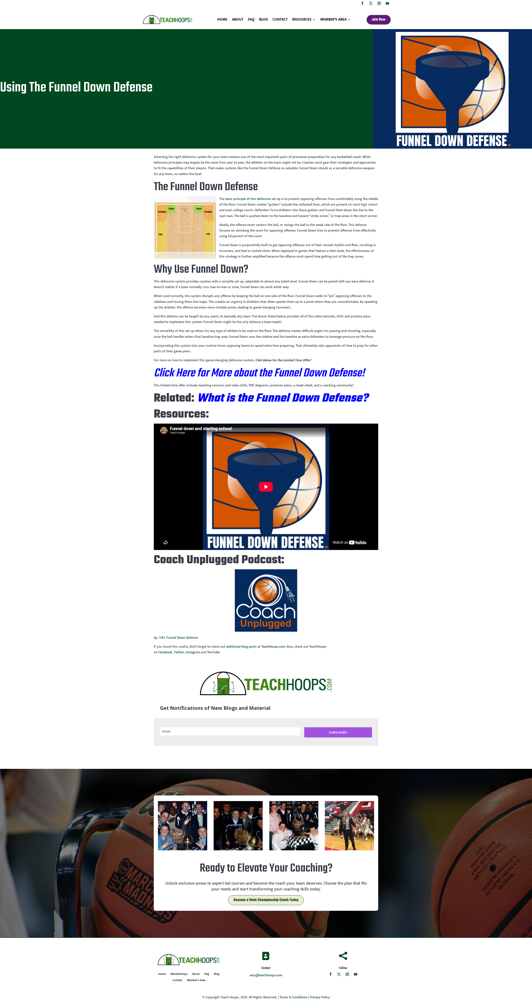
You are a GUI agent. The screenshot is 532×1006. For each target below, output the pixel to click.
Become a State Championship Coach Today (266, 900)
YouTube (213, 652)
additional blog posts (241, 647)
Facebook (165, 652)
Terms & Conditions (294, 997)
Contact (280, 19)
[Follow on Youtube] (387, 3)
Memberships (178, 974)
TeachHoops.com (273, 647)
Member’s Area (333, 19)
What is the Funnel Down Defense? (282, 399)
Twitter (179, 652)
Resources (302, 19)
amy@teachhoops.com (266, 975)
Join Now (378, 20)
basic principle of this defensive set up (253, 199)
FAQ (251, 19)
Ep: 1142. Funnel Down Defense (176, 638)
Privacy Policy (320, 997)
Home (222, 19)
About (237, 19)
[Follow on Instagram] (379, 3)
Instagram (193, 652)
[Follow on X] (370, 3)
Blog (263, 19)
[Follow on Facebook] (362, 3)
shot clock (336, 251)
